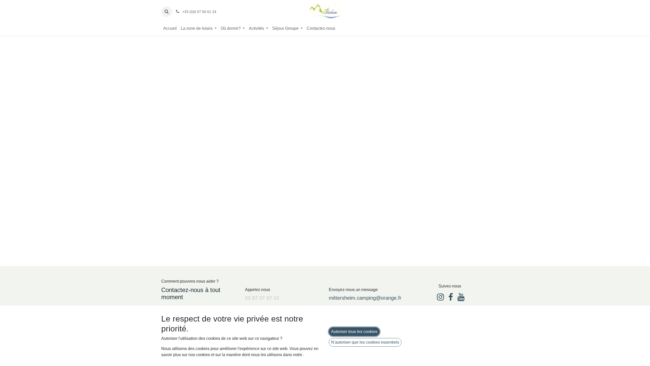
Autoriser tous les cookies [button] (354, 331)
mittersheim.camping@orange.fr (365, 298)
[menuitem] (170, 28)
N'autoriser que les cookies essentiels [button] (365, 342)
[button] (166, 11)
